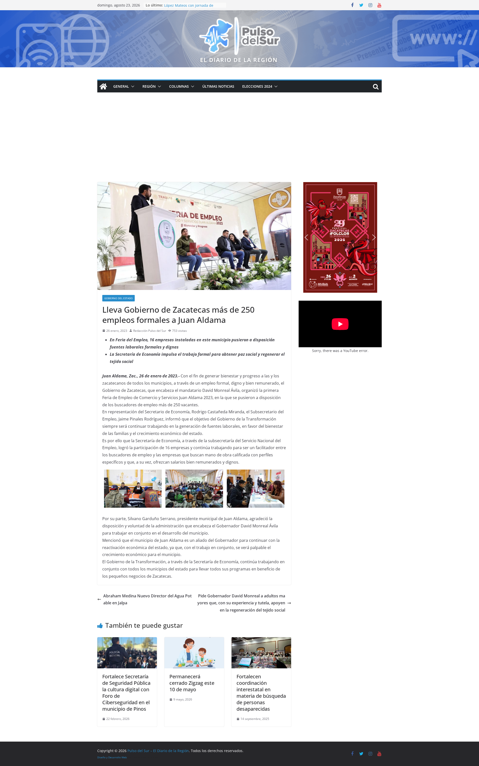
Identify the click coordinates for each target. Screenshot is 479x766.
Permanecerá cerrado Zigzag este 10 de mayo (191, 683)
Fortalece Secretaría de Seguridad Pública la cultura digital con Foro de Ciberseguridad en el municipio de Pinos (126, 692)
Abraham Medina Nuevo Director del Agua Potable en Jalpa (147, 599)
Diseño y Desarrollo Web (112, 757)
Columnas (179, 86)
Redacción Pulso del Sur (149, 331)
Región (149, 86)
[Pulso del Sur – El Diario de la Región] (239, 13)
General (121, 86)
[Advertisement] (239, 145)
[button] (131, 86)
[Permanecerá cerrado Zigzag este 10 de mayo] (194, 640)
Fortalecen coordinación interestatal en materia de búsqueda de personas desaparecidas (261, 692)
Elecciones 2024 (257, 86)
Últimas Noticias (218, 86)
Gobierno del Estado (118, 298)
